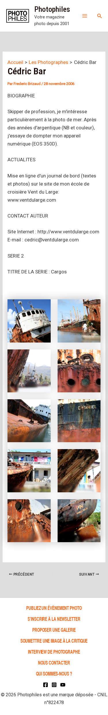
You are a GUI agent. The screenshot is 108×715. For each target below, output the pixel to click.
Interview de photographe (54, 651)
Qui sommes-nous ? (54, 673)
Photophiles (52, 9)
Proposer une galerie (54, 629)
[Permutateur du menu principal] (84, 15)
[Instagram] (54, 684)
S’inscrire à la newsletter (54, 619)
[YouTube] (62, 684)
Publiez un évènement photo (54, 608)
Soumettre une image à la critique (54, 640)
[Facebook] (45, 684)
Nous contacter (54, 662)
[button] (99, 16)
